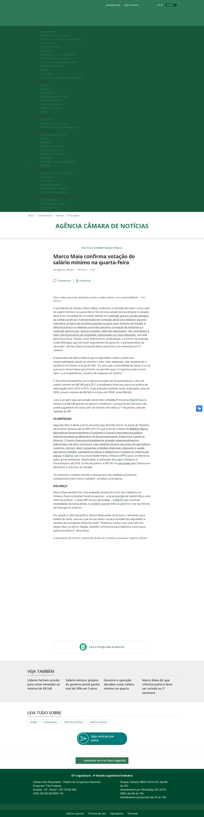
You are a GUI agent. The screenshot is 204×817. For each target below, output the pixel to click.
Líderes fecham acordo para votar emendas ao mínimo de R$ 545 (43, 684)
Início (30, 215)
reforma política (73, 722)
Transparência (49, 200)
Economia (46, 50)
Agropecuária (48, 31)
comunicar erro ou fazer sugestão (104, 760)
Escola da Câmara (50, 100)
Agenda (44, 85)
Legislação (46, 157)
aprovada (124, 463)
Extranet (133, 813)
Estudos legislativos (52, 150)
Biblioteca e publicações (54, 96)
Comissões (46, 142)
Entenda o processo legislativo (58, 161)
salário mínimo (98, 722)
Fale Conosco (131, 5)
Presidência (47, 92)
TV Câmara (46, 180)
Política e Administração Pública (102, 247)
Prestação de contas (52, 203)
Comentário (64, 280)
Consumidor (47, 43)
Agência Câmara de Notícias (56, 173)
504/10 (96, 504)
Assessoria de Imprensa (54, 188)
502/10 (119, 500)
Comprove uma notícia (53, 192)
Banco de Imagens (51, 184)
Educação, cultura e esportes (57, 54)
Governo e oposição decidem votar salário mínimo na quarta (119, 684)
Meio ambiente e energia (55, 58)
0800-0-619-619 (149, 782)
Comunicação (44, 215)
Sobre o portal (75, 813)
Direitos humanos (51, 47)
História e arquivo (51, 108)
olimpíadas (50, 722)
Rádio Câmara (48, 177)
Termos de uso (97, 813)
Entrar (170, 5)
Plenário (45, 138)
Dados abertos (49, 207)
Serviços (45, 89)
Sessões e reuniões (51, 146)
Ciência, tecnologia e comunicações (61, 39)
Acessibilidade (113, 5)
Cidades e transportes (53, 35)
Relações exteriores (52, 66)
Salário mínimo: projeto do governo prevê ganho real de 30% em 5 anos (83, 684)
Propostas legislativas (53, 135)
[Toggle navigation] (174, 119)
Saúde (43, 70)
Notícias (60, 215)
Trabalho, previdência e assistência (61, 77)
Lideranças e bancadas (53, 123)
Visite (43, 112)
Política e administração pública (59, 62)
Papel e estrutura (50, 104)
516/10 (133, 400)
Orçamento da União (52, 154)
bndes (33, 722)
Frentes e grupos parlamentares (59, 127)
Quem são (46, 119)
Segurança (46, 73)
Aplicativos (116, 813)
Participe (45, 165)
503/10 (69, 455)
